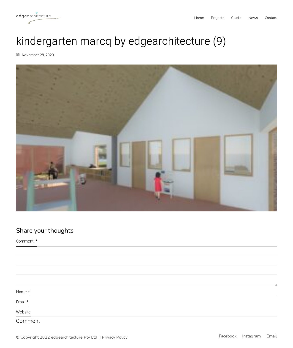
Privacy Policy (115, 337)
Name (23, 292)
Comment (26, 241)
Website (23, 312)
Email (22, 302)
